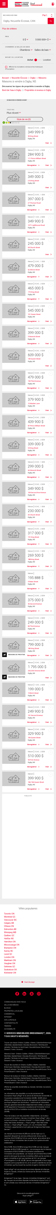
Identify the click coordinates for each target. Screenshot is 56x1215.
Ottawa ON (9, 926)
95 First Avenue (33, 760)
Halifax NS (9, 938)
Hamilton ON (9, 941)
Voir (47, 143)
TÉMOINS (7, 1026)
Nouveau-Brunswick (30, 1045)
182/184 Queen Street (36, 782)
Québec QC (9, 935)
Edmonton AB (10, 929)
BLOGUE (7, 1008)
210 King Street (33, 181)
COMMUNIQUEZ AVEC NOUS (15, 1002)
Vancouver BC (10, 920)
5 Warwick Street (34, 337)
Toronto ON (9, 913)
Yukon (13, 1049)
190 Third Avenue (34, 381)
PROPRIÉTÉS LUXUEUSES (13, 1011)
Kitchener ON (10, 972)
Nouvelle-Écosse (34, 1047)
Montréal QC (9, 917)
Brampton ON (10, 948)
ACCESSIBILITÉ (9, 1029)
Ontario (20, 1043)
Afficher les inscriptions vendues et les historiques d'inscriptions (24, 68)
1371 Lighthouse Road (36, 225)
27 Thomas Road (34, 203)
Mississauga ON (11, 945)
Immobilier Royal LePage (29, 4)
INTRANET (8, 1017)
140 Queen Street (34, 359)
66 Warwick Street (34, 470)
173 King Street (33, 292)
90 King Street (33, 136)
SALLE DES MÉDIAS (11, 1005)
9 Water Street (33, 582)
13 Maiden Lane (34, 403)
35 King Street (33, 448)
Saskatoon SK (10, 969)
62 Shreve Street (34, 270)
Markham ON (10, 960)
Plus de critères (9, 28)
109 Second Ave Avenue (37, 493)
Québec (26, 1043)
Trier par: (10, 110)
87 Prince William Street (36, 426)
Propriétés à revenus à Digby (37, 90)
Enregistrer (32, 165)
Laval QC (8, 954)
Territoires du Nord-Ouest (19, 1047)
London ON (9, 957)
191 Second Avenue (35, 715)
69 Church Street (34, 247)
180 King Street (33, 648)
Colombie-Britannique (43, 1043)
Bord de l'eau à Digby (11, 90)
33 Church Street (34, 515)
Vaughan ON (9, 963)
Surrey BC (8, 951)
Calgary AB (9, 923)
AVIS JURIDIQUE (10, 1020)
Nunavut (20, 1049)
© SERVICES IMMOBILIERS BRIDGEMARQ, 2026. (27, 1033)
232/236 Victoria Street (36, 671)
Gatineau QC (9, 966)
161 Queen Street (34, 314)
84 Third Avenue (34, 626)
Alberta (32, 1043)
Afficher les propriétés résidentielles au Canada (19, 1087)
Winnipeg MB (10, 932)
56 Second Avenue (35, 604)
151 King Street (33, 537)
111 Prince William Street (37, 158)
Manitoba (8, 1045)
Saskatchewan (17, 1045)
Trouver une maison (11, 1043)
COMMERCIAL (9, 1014)
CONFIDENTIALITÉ (11, 1023)
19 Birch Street (33, 693)
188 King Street (33, 559)
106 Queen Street (34, 738)
